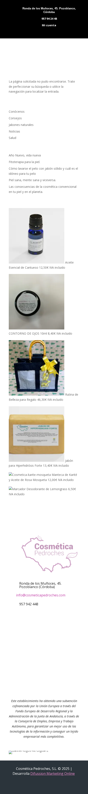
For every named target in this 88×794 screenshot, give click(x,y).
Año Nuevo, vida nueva (25, 155)
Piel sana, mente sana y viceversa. (32, 180)
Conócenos (17, 111)
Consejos (15, 118)
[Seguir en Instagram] (50, 639)
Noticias (14, 131)
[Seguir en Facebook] (37, 639)
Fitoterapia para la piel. (24, 162)
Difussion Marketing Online (52, 773)
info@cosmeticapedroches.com (40, 595)
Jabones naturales (21, 125)
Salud (12, 138)
